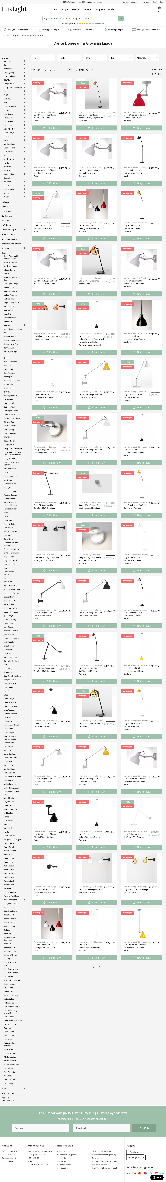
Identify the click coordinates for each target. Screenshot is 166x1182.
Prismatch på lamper (115, 30)
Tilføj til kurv (53, 127)
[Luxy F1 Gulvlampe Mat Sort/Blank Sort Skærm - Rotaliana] (141, 149)
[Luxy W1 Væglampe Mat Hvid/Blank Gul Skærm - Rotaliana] (96, 757)
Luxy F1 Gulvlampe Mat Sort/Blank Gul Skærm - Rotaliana (133, 228)
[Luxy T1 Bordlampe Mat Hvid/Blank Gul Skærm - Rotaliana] (141, 373)
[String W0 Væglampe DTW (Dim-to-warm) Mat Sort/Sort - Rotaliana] (52, 868)
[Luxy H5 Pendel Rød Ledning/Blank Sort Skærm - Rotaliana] (96, 813)
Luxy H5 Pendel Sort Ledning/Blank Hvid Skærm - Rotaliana (45, 948)
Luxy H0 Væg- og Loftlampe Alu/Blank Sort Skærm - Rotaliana (45, 173)
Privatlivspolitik (65, 1164)
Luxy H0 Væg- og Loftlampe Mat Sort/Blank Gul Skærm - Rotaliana (45, 837)
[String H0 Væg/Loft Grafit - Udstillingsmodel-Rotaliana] (96, 483)
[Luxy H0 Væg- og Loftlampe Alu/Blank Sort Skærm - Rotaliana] (52, 149)
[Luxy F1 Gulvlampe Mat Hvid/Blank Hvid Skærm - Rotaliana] (141, 536)
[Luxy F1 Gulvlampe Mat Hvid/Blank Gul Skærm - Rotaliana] (141, 702)
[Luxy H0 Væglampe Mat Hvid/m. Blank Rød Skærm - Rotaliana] (141, 259)
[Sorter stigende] (69, 70)
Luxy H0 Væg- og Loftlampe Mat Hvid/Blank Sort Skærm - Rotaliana (135, 782)
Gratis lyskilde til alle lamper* (17, 30)
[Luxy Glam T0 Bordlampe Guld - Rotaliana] (96, 702)
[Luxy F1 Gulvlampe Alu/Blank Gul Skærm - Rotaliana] (141, 483)
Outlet (111, 9)
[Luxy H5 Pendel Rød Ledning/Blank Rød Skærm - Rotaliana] (141, 428)
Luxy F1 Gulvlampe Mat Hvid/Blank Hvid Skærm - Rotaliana (133, 560)
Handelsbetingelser (67, 1154)
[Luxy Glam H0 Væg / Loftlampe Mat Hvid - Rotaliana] (96, 868)
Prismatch (63, 1168)
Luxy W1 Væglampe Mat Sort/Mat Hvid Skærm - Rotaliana (43, 616)
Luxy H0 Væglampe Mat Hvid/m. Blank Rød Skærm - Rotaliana (134, 284)
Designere (100, 9)
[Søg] (121, 18)
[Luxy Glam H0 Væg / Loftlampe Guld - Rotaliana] (141, 868)
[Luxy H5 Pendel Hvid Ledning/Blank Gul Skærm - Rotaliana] (141, 647)
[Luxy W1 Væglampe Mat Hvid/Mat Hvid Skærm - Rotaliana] (52, 757)
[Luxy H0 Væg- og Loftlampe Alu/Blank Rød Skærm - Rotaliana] (141, 93)
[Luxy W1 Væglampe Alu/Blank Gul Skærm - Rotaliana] (96, 373)
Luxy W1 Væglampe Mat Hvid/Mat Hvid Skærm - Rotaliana (43, 782)
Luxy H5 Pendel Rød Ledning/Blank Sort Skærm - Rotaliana (90, 837)
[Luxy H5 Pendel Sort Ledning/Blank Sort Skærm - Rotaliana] (141, 315)
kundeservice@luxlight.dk (38, 1164)
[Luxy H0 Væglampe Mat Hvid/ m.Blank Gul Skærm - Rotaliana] (52, 259)
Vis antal (80, 69)
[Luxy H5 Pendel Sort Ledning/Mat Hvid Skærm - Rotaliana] (96, 204)
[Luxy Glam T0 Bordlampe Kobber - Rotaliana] (96, 259)
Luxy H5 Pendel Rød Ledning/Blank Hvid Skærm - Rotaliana (90, 948)
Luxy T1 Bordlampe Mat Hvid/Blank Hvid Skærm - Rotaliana (43, 228)
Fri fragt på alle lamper (50, 30)
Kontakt (146, 2)
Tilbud (54, 9)
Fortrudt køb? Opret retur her (104, 1161)
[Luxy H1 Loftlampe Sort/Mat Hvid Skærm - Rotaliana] (52, 702)
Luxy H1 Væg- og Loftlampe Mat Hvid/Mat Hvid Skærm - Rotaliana (135, 948)
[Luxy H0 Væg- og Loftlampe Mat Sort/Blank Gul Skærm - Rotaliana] (52, 813)
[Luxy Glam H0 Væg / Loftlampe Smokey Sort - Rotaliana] (52, 536)
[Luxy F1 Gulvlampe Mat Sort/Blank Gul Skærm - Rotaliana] (141, 204)
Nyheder (87, 9)
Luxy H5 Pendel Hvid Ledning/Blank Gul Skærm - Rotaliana (134, 671)
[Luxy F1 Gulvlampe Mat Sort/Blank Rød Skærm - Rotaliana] (96, 647)
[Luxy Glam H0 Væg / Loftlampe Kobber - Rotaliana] (52, 315)
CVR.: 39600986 (8, 1154)
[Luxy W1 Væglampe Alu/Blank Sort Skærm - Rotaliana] (96, 591)
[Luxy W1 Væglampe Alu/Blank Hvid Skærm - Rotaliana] (96, 428)
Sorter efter (36, 69)
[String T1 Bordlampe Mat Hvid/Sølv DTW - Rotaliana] (141, 813)
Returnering (97, 1158)
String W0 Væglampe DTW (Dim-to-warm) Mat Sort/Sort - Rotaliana (46, 892)
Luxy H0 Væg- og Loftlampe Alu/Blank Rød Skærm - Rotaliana (135, 118)
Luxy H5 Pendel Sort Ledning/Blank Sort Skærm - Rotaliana (135, 339)
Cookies (62, 1161)
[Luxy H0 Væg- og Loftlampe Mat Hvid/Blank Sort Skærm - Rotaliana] (141, 757)
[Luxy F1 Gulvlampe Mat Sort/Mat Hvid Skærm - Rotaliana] (141, 591)
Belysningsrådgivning (131, 2)
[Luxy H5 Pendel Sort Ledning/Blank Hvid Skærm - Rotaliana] (52, 923)
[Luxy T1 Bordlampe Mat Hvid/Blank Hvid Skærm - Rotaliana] (52, 204)
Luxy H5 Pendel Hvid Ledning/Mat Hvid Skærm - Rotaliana (44, 397)
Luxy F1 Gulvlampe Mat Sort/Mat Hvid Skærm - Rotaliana (133, 616)
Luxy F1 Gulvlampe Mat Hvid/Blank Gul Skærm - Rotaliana (133, 726)
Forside (6, 36)
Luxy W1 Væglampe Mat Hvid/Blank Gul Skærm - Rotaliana (88, 782)
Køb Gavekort (158, 2)
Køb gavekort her (99, 1164)
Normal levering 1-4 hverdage (83, 30)
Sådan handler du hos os (102, 1151)
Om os (62, 1151)
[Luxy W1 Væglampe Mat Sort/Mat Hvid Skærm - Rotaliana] (52, 591)
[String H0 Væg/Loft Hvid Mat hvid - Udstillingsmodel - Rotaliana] (96, 536)
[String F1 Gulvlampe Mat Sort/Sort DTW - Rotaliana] (52, 483)
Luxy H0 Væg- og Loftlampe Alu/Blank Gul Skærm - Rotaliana (90, 173)
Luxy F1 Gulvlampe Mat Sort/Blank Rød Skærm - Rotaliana (88, 671)
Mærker (76, 9)
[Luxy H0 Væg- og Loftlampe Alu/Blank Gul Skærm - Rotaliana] (96, 149)
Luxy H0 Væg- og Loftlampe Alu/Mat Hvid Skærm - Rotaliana (45, 118)
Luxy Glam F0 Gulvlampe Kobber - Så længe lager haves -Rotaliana (91, 118)
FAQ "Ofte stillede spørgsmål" (104, 1168)
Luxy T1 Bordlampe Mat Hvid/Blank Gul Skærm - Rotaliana (133, 397)
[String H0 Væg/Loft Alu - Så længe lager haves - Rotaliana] (52, 428)
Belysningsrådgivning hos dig (104, 1154)
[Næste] (161, 74)
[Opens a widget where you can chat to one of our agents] (157, 1178)
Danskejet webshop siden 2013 (148, 30)
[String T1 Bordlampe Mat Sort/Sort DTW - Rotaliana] (52, 647)
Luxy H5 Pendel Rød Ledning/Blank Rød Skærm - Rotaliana (135, 453)
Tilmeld (144, 1128)
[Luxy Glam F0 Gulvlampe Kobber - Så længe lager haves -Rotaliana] (96, 93)
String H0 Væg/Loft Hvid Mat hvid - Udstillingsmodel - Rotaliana (90, 560)
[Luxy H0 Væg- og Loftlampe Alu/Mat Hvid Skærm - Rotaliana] (52, 93)
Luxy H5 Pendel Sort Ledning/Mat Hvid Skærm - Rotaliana (89, 228)
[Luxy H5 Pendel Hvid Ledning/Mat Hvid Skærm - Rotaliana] (52, 373)
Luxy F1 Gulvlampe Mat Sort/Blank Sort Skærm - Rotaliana (133, 173)
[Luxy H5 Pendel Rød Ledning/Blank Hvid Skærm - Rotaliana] (96, 923)
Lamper (65, 9)
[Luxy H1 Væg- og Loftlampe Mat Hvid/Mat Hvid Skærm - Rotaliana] (141, 923)
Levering (63, 1158)
